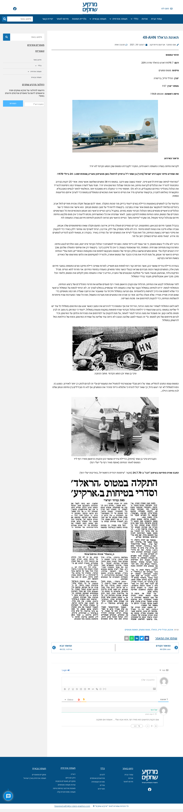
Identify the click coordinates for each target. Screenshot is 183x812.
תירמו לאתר (62, 19)
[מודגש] (65, 689)
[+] (104, 689)
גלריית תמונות (79, 19)
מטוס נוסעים (144, 629)
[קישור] (97, 689)
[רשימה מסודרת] (81, 689)
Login (64, 670)
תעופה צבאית (99, 19)
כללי (136, 19)
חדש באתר (37, 59)
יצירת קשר (47, 19)
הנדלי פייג (162, 629)
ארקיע (170, 629)
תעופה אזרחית (120, 19)
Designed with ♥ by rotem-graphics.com (72, 806)
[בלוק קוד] (93, 689)
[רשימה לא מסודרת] (85, 689)
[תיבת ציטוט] (89, 689)
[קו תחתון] (73, 689)
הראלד (154, 629)
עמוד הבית (156, 19)
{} (101, 689)
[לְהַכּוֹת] (77, 689)
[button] (146, 638)
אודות (145, 19)
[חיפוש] (4, 19)
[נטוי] (69, 689)
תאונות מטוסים (131, 629)
